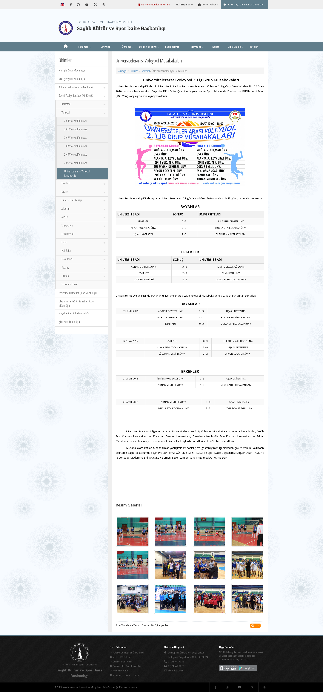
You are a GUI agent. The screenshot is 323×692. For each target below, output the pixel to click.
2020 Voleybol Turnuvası (75, 163)
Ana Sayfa (123, 71)
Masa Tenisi (67, 259)
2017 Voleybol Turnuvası (75, 138)
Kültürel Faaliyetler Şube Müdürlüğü (76, 87)
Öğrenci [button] (127, 46)
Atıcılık (64, 217)
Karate (64, 192)
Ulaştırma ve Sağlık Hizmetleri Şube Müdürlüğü (76, 303)
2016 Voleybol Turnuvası (75, 129)
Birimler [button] (106, 46)
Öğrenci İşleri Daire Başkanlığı (126, 666)
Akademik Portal (120, 670)
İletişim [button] (254, 46)
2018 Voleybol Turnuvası (75, 146)
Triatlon (65, 276)
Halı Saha (66, 251)
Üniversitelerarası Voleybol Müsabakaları (77, 173)
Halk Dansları (67, 234)
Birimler (134, 71)
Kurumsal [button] (84, 46)
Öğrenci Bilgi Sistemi (122, 661)
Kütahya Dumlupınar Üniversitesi (128, 652)
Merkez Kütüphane (121, 657)
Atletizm (65, 208)
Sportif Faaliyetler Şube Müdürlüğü (76, 96)
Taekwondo (67, 225)
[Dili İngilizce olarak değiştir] (62, 4)
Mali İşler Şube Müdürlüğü (72, 79)
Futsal (64, 242)
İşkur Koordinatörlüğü (69, 322)
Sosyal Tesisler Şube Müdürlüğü (74, 313)
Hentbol (65, 183)
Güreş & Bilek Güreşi (71, 200)
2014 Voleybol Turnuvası (75, 121)
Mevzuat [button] (196, 46)
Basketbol (66, 104)
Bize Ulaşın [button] (235, 46)
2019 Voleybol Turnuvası (75, 154)
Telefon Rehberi (209, 4)
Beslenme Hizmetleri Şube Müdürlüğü (78, 293)
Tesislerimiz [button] (172, 46)
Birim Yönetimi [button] (148, 46)
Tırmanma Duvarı (69, 284)
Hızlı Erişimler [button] (183, 4)
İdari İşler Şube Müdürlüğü (72, 70)
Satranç (65, 267)
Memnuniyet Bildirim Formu (155, 4)
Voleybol (65, 112)
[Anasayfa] (65, 46)
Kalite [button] (216, 46)
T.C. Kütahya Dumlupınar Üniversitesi (245, 4)
